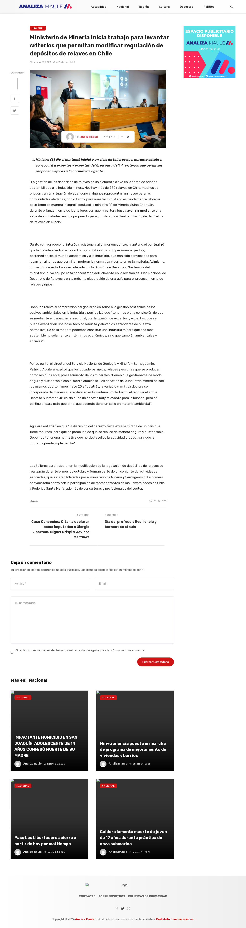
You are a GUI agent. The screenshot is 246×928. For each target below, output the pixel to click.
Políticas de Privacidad (147, 896)
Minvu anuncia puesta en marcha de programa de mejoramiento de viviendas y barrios (133, 749)
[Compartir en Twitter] (15, 111)
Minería (34, 501)
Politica (209, 6)
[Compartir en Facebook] (15, 99)
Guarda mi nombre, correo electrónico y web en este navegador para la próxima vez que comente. (80, 650)
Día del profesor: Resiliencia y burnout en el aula (131, 524)
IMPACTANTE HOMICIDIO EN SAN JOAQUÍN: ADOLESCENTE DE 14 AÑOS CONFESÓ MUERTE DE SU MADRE (45, 746)
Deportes (186, 6)
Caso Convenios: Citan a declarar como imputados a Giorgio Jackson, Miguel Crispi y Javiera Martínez (60, 529)
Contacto (87, 896)
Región (144, 6)
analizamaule (89, 137)
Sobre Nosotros (111, 896)
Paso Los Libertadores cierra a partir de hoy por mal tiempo (45, 840)
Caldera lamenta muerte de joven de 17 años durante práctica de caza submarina (133, 837)
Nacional (123, 6)
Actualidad (98, 6)
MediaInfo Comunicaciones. (175, 919)
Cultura (164, 6)
